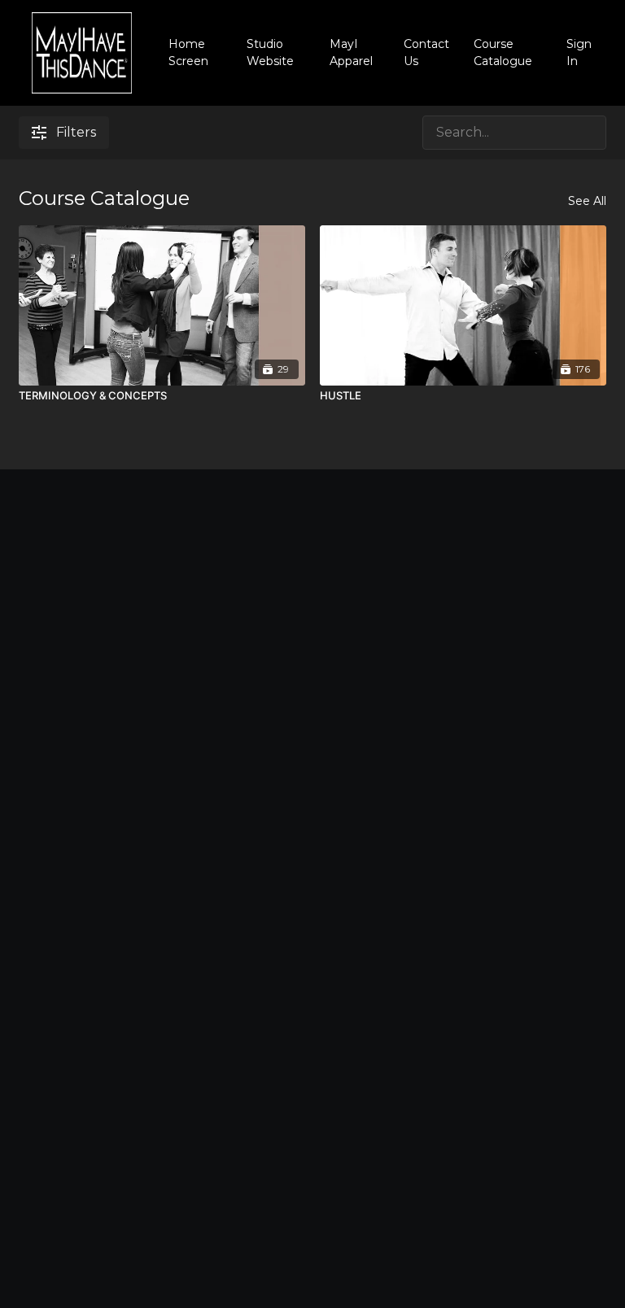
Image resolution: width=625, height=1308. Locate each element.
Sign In (579, 52)
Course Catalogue (503, 52)
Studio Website (270, 52)
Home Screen (188, 52)
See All (587, 201)
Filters (76, 132)
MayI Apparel (351, 52)
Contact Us (426, 52)
